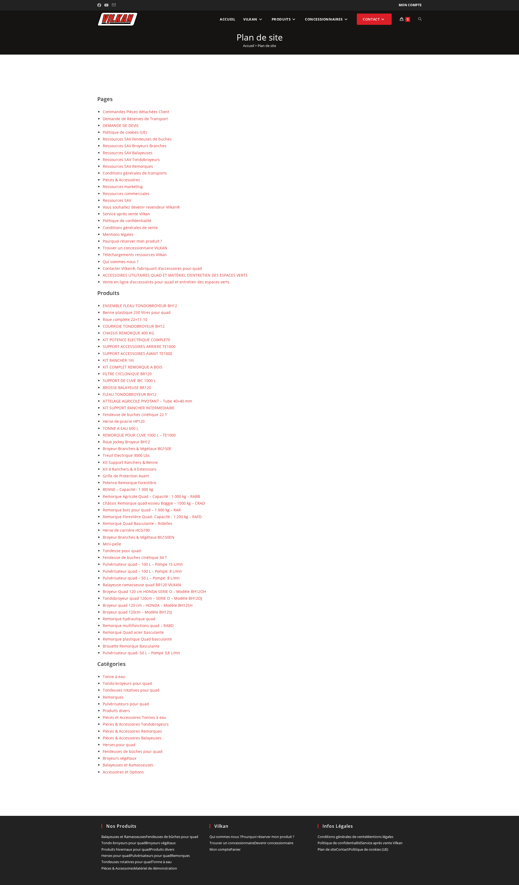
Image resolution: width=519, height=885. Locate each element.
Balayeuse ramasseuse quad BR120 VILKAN (142, 584)
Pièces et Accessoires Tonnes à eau (134, 717)
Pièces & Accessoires (121, 179)
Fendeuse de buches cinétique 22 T (135, 414)
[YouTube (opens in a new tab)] (106, 5)
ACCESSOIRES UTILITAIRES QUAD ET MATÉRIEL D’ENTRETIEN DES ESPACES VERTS (175, 275)
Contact (342, 849)
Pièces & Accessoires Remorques (132, 731)
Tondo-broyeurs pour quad (127, 683)
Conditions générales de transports (135, 173)
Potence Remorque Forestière (129, 482)
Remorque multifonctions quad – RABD (138, 625)
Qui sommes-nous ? (120, 261)
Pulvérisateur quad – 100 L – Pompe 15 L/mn (143, 564)
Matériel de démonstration (155, 868)
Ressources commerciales (126, 193)
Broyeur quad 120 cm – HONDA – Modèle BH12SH (147, 605)
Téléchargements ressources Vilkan (135, 254)
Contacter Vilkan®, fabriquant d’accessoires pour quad (152, 268)
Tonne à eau (114, 676)
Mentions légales (118, 234)
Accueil (248, 45)
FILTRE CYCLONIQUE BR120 (127, 373)
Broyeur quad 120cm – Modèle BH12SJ (137, 612)
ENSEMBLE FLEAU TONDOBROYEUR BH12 (140, 305)
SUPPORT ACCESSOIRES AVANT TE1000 (137, 353)
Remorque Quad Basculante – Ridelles (137, 523)
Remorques (113, 697)
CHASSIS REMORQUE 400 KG (128, 333)
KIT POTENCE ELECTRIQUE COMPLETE (136, 339)
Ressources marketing (123, 186)
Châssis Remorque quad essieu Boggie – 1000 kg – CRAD (154, 503)
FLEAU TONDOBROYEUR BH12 (130, 394)
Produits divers (116, 710)
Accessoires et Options (123, 772)
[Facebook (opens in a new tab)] (100, 5)
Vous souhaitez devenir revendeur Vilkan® (141, 207)
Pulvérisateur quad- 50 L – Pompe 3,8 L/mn (141, 652)
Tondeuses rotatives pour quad (131, 690)
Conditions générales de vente (130, 227)
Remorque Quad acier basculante (133, 632)
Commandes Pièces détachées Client (136, 111)
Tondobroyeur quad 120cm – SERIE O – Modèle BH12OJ (152, 598)
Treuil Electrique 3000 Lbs (126, 455)
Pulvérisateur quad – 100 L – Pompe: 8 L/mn (142, 571)
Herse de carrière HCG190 (126, 530)
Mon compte (410, 5)
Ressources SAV (117, 200)
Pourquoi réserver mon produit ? (132, 241)
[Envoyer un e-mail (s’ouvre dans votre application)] (113, 5)
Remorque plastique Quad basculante (137, 639)
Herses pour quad (119, 744)
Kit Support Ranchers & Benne (130, 462)
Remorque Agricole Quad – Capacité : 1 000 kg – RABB (151, 496)
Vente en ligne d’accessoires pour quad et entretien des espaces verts (166, 281)
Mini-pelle (112, 544)
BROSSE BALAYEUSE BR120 (127, 387)
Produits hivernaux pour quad (125, 849)
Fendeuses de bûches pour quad (132, 751)
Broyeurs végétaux (119, 758)
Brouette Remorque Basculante (131, 646)
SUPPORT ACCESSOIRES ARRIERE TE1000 (139, 346)
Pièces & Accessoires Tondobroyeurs (136, 724)
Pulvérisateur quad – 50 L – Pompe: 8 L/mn (141, 578)
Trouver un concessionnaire (231, 842)
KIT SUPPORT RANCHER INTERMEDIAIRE (138, 407)
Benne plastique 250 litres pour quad (137, 312)
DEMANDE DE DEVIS (121, 125)
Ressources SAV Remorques (128, 166)
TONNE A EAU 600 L (120, 428)
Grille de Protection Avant (126, 475)
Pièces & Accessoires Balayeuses (132, 737)
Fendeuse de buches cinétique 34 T (135, 557)
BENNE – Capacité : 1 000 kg (128, 489)
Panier (235, 849)
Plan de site (327, 849)
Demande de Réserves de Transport (135, 118)
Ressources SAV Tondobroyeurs (131, 159)
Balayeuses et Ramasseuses (128, 764)
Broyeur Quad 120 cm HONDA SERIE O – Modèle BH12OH (154, 591)
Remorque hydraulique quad (129, 618)
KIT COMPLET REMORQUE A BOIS (132, 367)
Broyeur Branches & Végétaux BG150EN (138, 537)
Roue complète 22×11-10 (125, 319)
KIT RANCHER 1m (118, 360)
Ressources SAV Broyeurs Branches (135, 145)
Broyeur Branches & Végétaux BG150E (137, 448)
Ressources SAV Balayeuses (127, 152)
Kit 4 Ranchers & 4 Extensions (130, 469)
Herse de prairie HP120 (124, 421)
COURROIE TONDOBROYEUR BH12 (134, 326)
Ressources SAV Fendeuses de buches (137, 139)
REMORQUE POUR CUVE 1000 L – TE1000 (139, 435)
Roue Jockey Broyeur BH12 (126, 441)
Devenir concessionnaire (273, 842)
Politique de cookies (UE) (125, 132)
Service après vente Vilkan (126, 213)
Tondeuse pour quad (122, 550)
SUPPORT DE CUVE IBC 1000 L (129, 380)
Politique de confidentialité (127, 220)
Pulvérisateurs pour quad (126, 703)
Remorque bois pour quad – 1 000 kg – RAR (142, 509)
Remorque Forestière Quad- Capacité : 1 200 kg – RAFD (152, 516)
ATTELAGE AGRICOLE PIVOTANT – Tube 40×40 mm (147, 401)
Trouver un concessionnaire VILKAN (135, 247)
